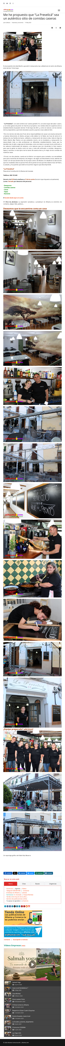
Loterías (24, 893)
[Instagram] (13, 3)
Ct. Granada (17, 895)
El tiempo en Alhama (13, 893)
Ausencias (10, 889)
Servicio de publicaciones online (17, 899)
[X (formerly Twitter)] (56, 27)
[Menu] (59, 10)
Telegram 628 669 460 (13, 891)
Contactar (26, 891)
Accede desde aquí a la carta (13, 198)
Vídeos (24, 889)
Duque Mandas (28, 895)
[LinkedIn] (60, 27)
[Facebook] (4, 3)
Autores (25, 901)
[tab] (10, 884)
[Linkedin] (10, 3)
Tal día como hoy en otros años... (17, 897)
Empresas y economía (17, 22)
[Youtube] (7, 3)
